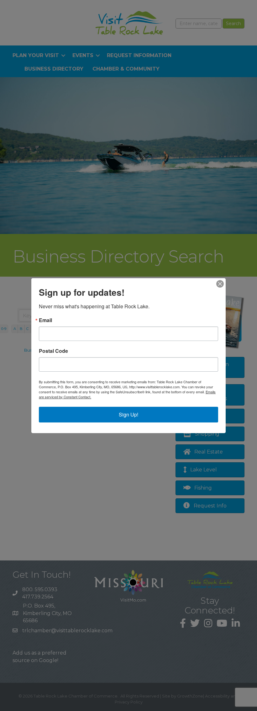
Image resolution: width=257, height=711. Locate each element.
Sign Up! (128, 414)
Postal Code (53, 350)
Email (45, 320)
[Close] (220, 284)
